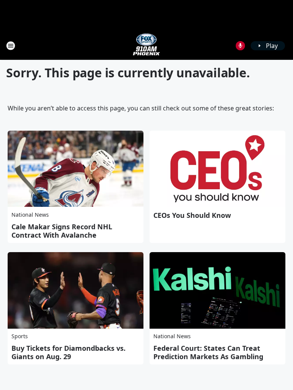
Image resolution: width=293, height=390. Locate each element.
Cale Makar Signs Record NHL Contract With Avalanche (61, 230)
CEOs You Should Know (192, 215)
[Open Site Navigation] (10, 45)
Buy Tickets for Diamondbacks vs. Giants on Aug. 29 (68, 352)
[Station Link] (146, 45)
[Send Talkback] (240, 45)
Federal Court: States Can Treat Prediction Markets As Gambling (208, 352)
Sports (19, 336)
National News (30, 214)
